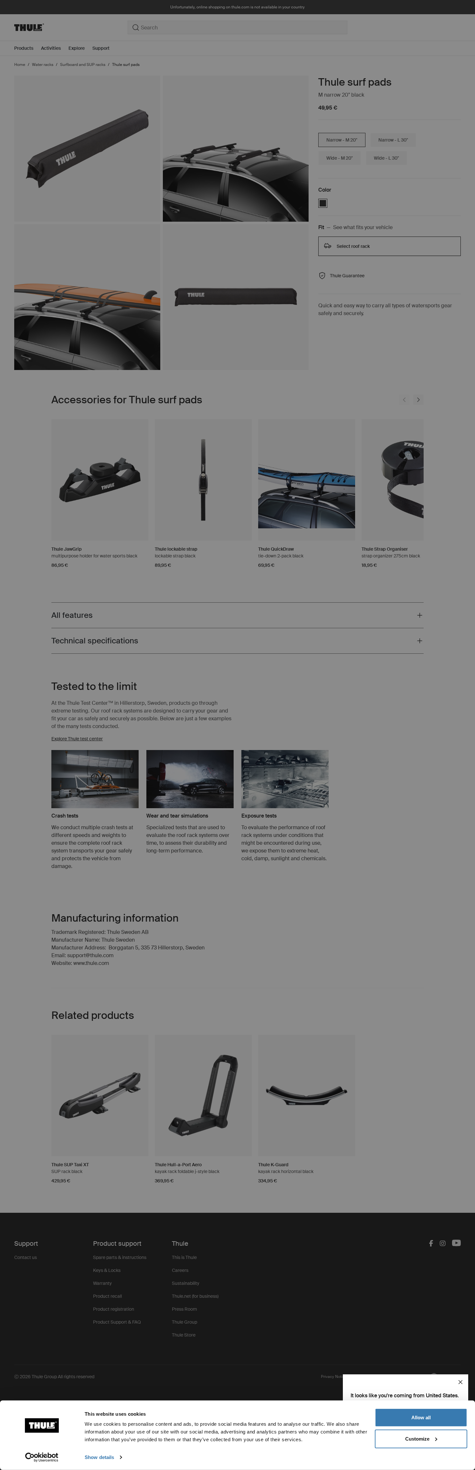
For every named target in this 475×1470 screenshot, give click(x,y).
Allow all (421, 1417)
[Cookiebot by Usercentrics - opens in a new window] (42, 1457)
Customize (417, 1438)
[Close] (460, 1382)
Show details (99, 1457)
